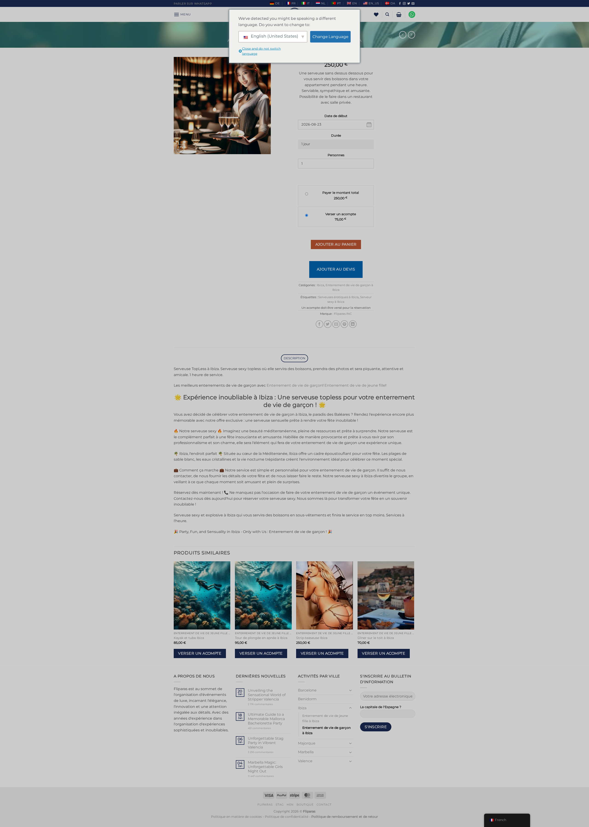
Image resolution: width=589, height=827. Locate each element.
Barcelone (307, 690)
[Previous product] (411, 34)
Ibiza (320, 285)
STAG (279, 804)
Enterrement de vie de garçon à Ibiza (326, 730)
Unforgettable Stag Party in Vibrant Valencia (265, 742)
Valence (305, 761)
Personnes (336, 155)
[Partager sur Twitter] (328, 324)
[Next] (413, 613)
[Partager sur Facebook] (319, 324)
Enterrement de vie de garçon (295, 385)
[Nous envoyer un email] (413, 3)
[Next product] (402, 34)
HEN (290, 804)
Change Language (330, 36)
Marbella (306, 752)
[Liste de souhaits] (376, 14)
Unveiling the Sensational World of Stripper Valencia (267, 694)
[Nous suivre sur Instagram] (404, 3)
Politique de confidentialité (286, 817)
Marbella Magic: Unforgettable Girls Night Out (265, 766)
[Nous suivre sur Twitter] (408, 3)
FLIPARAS (265, 804)
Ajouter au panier (336, 244)
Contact (324, 804)
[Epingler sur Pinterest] (344, 324)
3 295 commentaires (269, 752)
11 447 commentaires (269, 776)
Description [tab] (295, 358)
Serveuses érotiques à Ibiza (338, 297)
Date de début (335, 116)
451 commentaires (267, 728)
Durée (336, 135)
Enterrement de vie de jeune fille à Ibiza (325, 718)
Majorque (306, 743)
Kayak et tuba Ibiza (189, 638)
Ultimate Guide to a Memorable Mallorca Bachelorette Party (266, 718)
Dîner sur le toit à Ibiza (376, 638)
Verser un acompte (199, 653)
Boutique (305, 804)
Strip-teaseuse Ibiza (311, 638)
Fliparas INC (343, 313)
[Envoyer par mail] (336, 324)
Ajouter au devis (336, 269)
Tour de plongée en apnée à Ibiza (261, 638)
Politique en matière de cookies (236, 817)
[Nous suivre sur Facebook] (399, 3)
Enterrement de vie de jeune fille (354, 385)
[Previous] (173, 613)
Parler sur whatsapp (193, 3)
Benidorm (307, 699)
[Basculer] (350, 690)
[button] (182, 14)
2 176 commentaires (267, 704)
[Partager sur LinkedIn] (353, 324)
